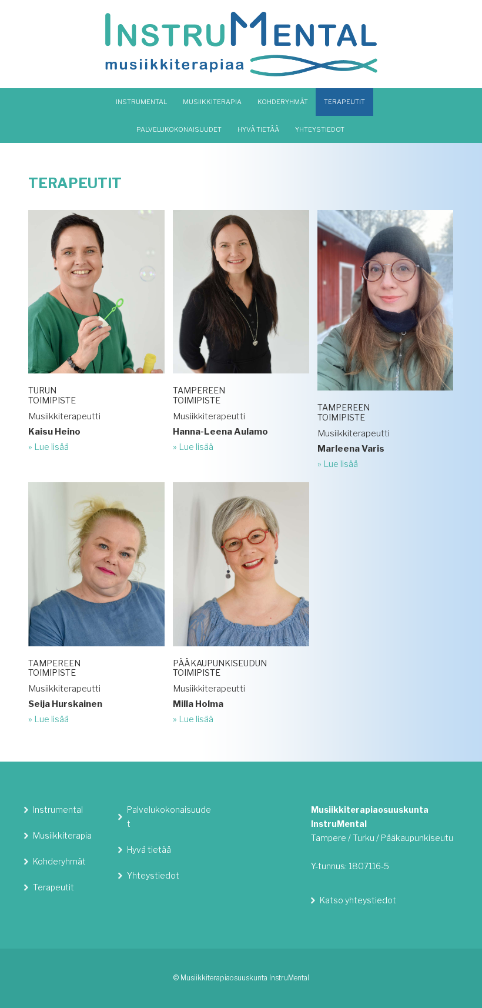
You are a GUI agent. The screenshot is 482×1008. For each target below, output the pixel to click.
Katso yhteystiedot (358, 900)
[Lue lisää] (96, 377)
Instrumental (58, 810)
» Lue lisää (48, 447)
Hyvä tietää (149, 850)
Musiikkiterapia (62, 835)
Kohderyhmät (59, 861)
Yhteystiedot (153, 875)
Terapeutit (53, 887)
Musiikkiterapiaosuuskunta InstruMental (241, 44)
